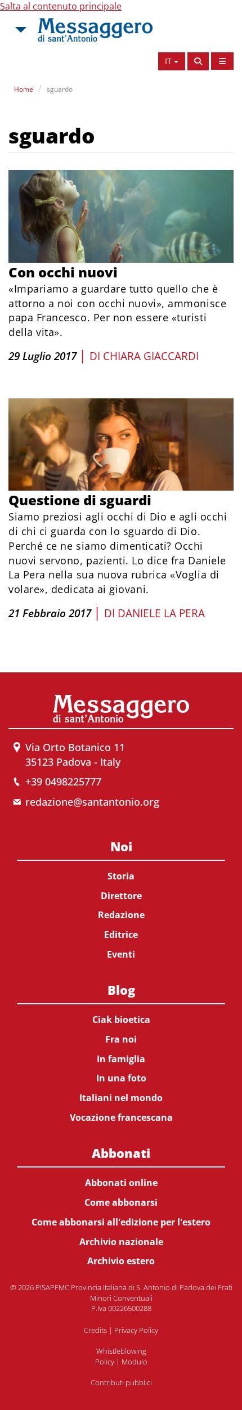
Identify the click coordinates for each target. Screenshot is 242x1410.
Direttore (121, 896)
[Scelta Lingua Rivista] (222, 61)
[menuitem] (121, 898)
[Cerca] (198, 61)
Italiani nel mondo (121, 1098)
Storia (121, 876)
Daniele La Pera (161, 613)
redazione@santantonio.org (92, 802)
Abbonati (121, 1152)
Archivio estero (121, 1261)
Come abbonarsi (121, 1202)
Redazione (121, 915)
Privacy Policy (136, 1330)
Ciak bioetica (121, 1019)
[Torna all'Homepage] (95, 30)
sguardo (60, 89)
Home (23, 89)
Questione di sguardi (79, 500)
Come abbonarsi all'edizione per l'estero (121, 1222)
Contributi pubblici (121, 1382)
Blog (121, 989)
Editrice (121, 934)
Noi (121, 846)
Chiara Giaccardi (151, 356)
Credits (95, 1330)
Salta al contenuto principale (61, 6)
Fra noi (121, 1039)
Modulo (134, 1362)
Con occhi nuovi (63, 272)
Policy (104, 1362)
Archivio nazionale (121, 1242)
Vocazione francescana (121, 1117)
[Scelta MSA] (19, 30)
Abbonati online (121, 1183)
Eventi (121, 954)
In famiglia (121, 1059)
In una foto (121, 1078)
